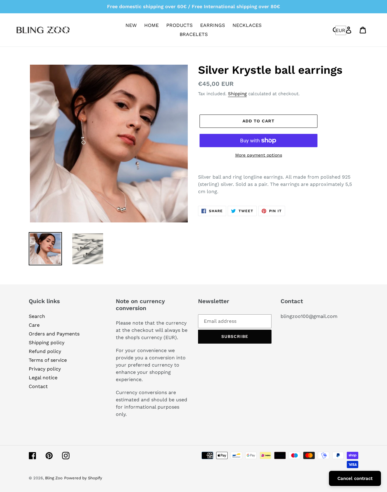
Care (34, 325)
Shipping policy (46, 342)
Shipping (237, 93)
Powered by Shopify (83, 478)
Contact (38, 386)
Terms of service (48, 360)
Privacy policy (45, 369)
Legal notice (43, 377)
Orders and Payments (54, 334)
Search (37, 316)
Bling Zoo (54, 478)
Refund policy (45, 351)
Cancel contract (354, 478)
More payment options (258, 155)
